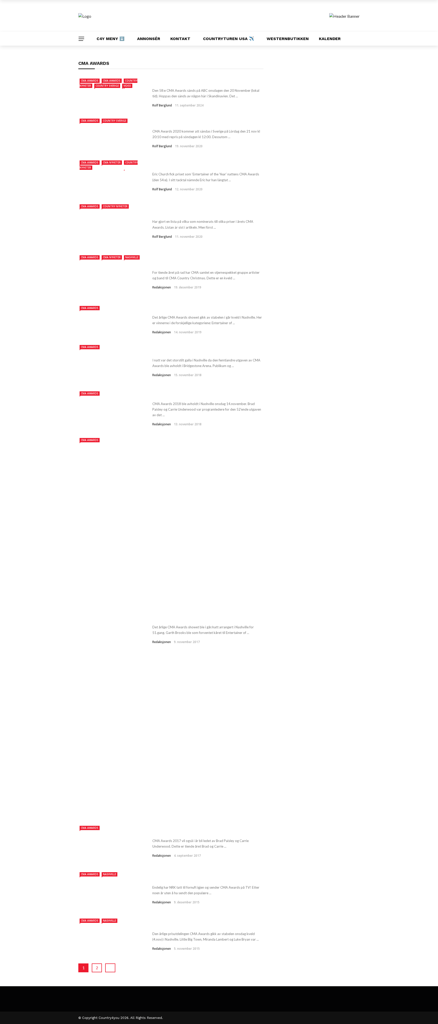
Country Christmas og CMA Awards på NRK (206, 263)
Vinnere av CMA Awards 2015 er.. (193, 925)
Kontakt (180, 38)
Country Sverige (107, 85)
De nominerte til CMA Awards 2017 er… (201, 832)
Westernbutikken (288, 38)
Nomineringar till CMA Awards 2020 (197, 212)
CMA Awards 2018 (175, 395)
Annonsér (148, 38)
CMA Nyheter (112, 162)
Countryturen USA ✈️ (228, 38)
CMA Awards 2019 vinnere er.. (189, 308)
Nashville (131, 257)
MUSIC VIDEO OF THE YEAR (186, 81)
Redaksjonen (161, 287)
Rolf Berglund (162, 105)
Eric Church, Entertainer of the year (196, 165)
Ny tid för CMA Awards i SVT (188, 122)
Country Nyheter (115, 206)
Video (127, 85)
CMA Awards (89, 80)
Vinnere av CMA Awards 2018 (189, 351)
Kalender (330, 38)
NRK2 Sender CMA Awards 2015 (192, 878)
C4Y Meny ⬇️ (110, 38)
